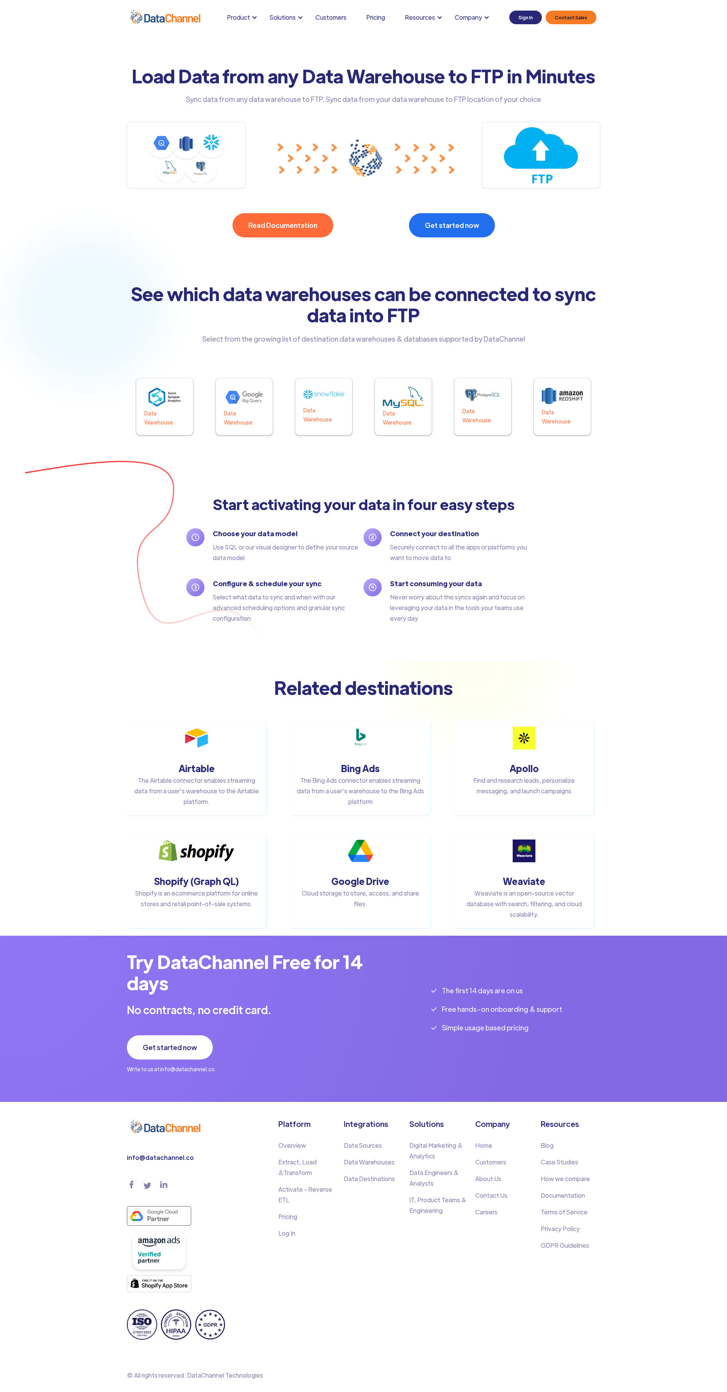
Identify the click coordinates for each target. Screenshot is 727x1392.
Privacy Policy (560, 1229)
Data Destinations (369, 1179)
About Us (488, 1179)
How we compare (565, 1179)
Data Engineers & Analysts (434, 1178)
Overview (292, 1145)
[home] (165, 17)
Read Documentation (282, 225)
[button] (243, 17)
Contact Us (491, 1195)
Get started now (452, 225)
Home (483, 1145)
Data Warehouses (369, 1162)
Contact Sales (571, 17)
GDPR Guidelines (565, 1245)
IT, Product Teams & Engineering (437, 1205)
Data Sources (363, 1145)
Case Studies (559, 1162)
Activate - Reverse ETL (305, 1194)
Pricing (375, 17)
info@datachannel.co (160, 1157)
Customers (330, 17)
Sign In (525, 17)
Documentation (563, 1195)
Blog (547, 1145)
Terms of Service (564, 1212)
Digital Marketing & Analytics (436, 1150)
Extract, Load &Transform (297, 1167)
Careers (486, 1212)
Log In (286, 1233)
